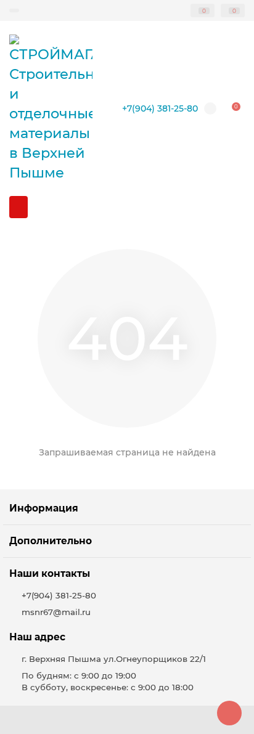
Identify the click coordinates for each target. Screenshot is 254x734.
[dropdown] (14, 10)
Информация (43, 508)
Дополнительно (50, 541)
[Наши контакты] (229, 713)
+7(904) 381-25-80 (160, 108)
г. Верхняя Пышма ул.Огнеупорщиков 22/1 (114, 659)
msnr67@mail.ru (56, 612)
